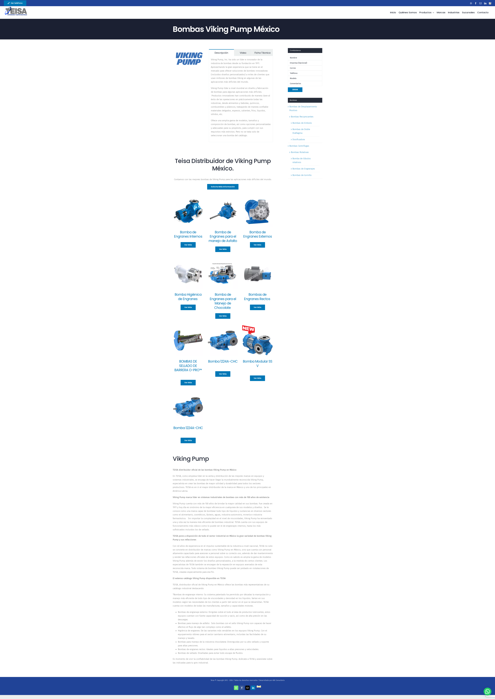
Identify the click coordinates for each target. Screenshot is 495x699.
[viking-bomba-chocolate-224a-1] (222, 259)
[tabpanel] (241, 99)
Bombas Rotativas (300, 152)
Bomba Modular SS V (257, 363)
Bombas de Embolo (302, 123)
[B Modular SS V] (257, 326)
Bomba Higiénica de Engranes (188, 296)
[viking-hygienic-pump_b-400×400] (188, 259)
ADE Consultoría (278, 680)
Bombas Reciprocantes (302, 116)
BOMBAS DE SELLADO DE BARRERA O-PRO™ (188, 365)
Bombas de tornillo (302, 175)
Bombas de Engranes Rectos (257, 296)
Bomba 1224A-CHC (223, 361)
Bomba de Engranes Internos (188, 234)
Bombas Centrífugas (299, 146)
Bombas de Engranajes (303, 168)
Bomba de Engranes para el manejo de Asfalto (223, 236)
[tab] (221, 52)
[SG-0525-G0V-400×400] (257, 259)
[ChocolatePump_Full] (222, 326)
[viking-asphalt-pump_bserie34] (222, 197)
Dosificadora (298, 139)
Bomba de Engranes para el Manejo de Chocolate (223, 301)
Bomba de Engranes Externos (257, 234)
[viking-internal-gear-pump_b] (188, 197)
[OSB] (188, 326)
